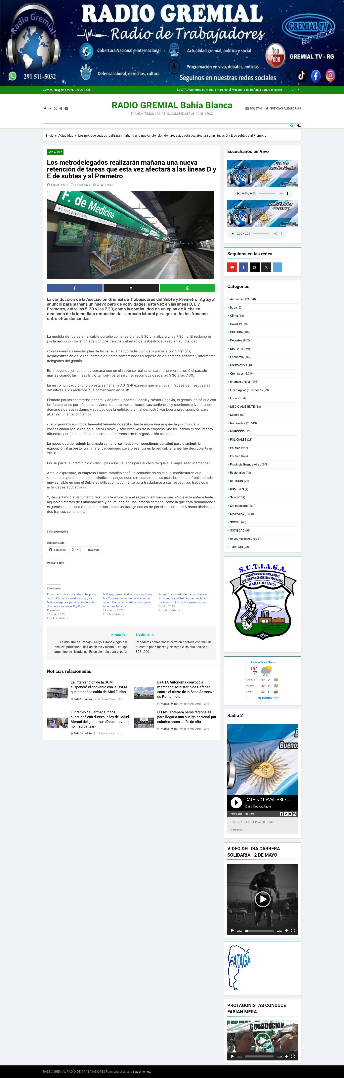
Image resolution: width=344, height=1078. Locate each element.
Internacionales (240, 382)
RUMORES (237, 489)
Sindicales (237, 514)
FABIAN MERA (59, 185)
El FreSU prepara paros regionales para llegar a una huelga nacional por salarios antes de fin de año (186, 717)
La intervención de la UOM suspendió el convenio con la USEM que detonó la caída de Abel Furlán (99, 687)
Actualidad (55, 152)
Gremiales (237, 373)
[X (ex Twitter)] (266, 267)
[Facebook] (243, 267)
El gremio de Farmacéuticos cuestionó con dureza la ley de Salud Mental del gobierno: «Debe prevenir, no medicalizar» (231, 90)
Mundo (234, 415)
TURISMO (236, 547)
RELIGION (236, 481)
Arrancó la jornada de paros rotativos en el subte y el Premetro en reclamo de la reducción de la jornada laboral (183, 598)
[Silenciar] (286, 931)
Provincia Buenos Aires (245, 464)
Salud (233, 497)
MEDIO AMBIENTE (242, 406)
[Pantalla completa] (293, 931)
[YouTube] (232, 267)
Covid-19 (236, 324)
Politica (235, 448)
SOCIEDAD (237, 530)
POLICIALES (238, 439)
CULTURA (236, 332)
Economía (237, 357)
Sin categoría (239, 506)
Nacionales (237, 423)
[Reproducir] (233, 931)
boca (233, 307)
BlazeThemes (141, 1071)
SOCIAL (235, 522)
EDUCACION (238, 365)
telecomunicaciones (243, 538)
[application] (262, 899)
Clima (234, 316)
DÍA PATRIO (237, 349)
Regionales (237, 472)
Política (235, 456)
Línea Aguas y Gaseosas (246, 390)
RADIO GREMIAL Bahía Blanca (172, 105)
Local (233, 398)
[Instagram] (255, 267)
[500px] (277, 267)
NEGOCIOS (237, 431)
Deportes (236, 340)
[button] (263, 899)
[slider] (259, 931)
